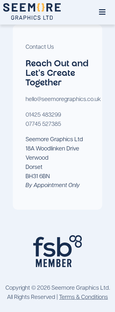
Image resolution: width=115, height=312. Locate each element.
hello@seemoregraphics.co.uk (63, 100)
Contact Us (40, 47)
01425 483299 (43, 115)
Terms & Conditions (83, 298)
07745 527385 (43, 124)
